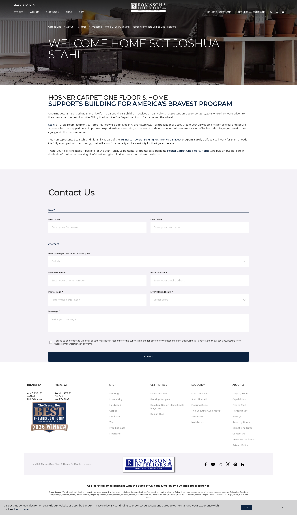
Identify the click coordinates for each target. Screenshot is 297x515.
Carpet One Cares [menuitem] (242, 428)
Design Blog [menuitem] (157, 414)
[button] (271, 12)
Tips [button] (81, 12)
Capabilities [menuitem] (239, 399)
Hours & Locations (219, 12)
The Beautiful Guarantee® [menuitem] (206, 410)
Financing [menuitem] (115, 433)
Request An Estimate (251, 12)
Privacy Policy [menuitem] (240, 445)
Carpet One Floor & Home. (55, 464)
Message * (53, 311)
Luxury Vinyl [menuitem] (116, 399)
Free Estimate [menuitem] (117, 428)
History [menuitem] (236, 416)
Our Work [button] (52, 12)
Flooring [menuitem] (114, 393)
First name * (54, 219)
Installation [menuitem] (197, 422)
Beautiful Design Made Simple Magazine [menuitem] (167, 407)
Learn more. (21, 509)
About (69, 26)
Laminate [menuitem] (114, 416)
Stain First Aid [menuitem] (199, 399)
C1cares (82, 26)
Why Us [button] (34, 12)
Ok (246, 507)
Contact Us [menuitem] (238, 433)
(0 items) (283, 12)
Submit (148, 356)
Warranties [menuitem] (197, 416)
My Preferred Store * (161, 292)
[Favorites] (277, 12)
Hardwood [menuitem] (115, 405)
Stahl (51, 124)
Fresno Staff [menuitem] (239, 405)
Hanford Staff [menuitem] (239, 410)
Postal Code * (55, 292)
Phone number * (57, 273)
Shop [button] (69, 12)
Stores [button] (18, 12)
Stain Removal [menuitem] (199, 393)
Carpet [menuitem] (113, 410)
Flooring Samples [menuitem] (160, 399)
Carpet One (54, 26)
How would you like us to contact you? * (69, 253)
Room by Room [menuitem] (241, 422)
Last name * (156, 219)
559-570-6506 (62, 398)
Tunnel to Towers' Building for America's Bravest (151, 139)
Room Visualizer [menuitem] (159, 393)
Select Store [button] (22, 4)
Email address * (158, 273)
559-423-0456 (34, 398)
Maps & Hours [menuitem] (240, 393)
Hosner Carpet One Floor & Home (188, 150)
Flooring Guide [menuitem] (199, 405)
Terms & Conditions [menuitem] (243, 439)
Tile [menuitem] (111, 422)
